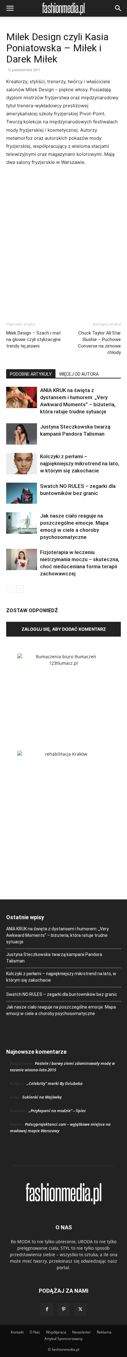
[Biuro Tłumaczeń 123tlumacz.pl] (63, 692)
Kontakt (17, 1332)
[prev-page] (10, 589)
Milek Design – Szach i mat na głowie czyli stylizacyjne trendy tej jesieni (33, 339)
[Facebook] (47, 1309)
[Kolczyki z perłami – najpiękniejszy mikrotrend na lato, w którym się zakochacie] (21, 463)
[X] (80, 1309)
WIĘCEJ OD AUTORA (79, 374)
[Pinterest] (63, 1309)
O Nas (35, 1332)
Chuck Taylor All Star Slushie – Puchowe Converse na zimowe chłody (99, 342)
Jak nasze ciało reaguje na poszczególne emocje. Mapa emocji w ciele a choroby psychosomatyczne (61, 1010)
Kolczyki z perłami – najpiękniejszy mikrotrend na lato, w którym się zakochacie (79, 463)
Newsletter (81, 1332)
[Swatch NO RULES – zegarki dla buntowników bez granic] (21, 493)
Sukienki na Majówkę (42, 1097)
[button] (10, 8)
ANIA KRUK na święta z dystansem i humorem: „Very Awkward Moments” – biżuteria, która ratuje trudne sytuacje (57, 935)
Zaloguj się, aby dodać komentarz (64, 629)
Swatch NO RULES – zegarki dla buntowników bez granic (61, 994)
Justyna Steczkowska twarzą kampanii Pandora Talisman (54, 957)
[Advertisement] (63, 238)
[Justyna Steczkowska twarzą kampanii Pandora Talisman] (21, 434)
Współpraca (56, 1332)
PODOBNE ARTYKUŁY (31, 374)
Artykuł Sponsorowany (63, 1338)
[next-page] (20, 589)
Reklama (104, 1332)
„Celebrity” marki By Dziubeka (55, 1083)
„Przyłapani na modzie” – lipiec (57, 1110)
